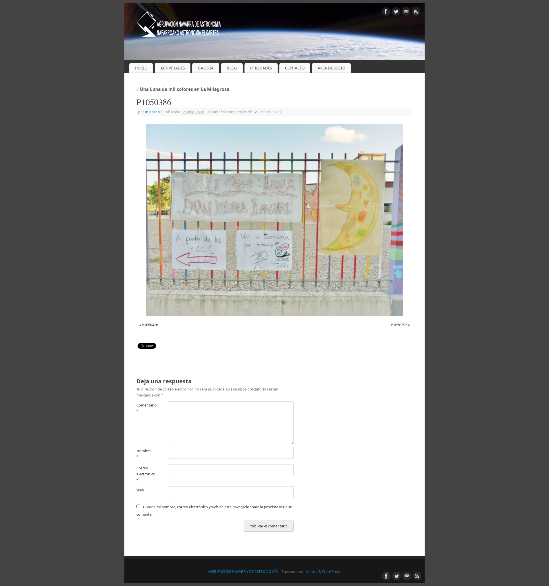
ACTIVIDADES (172, 68)
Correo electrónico (144, 474)
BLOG (232, 68)
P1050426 (150, 324)
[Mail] (406, 12)
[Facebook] (386, 12)
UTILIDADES (261, 68)
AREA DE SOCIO (331, 68)
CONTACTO (295, 68)
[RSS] (416, 12)
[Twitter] (396, 12)
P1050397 (399, 324)
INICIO (141, 68)
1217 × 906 (261, 111)
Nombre (143, 454)
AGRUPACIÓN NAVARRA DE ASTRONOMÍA (243, 571)
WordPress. (331, 571)
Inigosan (152, 111)
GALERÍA (206, 68)
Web (140, 490)
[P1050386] (274, 220)
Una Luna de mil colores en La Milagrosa (182, 89)
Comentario (144, 408)
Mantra (311, 571)
